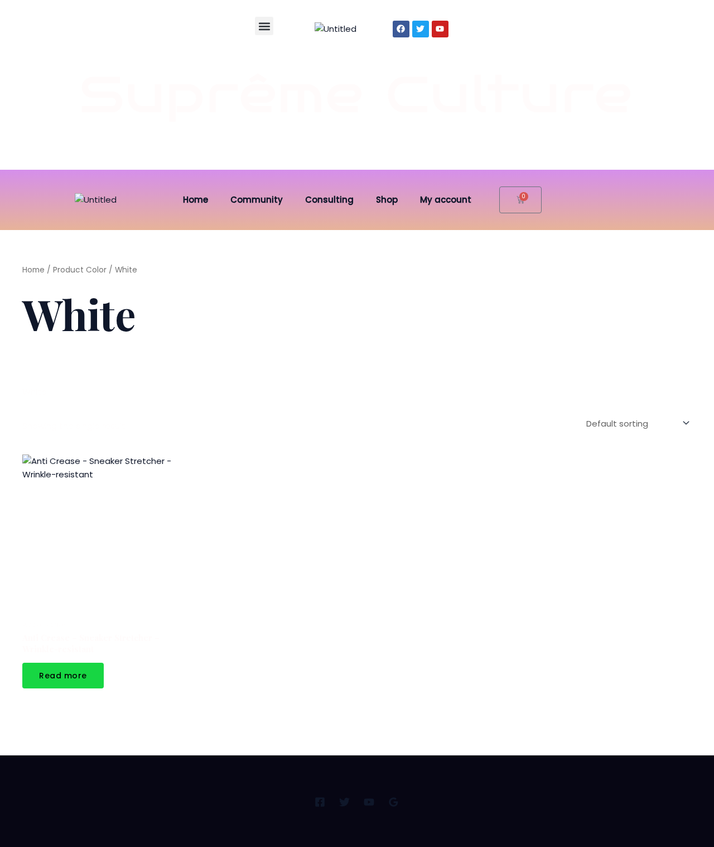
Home (195, 199)
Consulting (329, 199)
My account (445, 199)
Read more (63, 675)
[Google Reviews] (393, 802)
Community (256, 199)
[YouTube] (369, 802)
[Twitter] (344, 802)
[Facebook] (320, 802)
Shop (387, 199)
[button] (264, 26)
